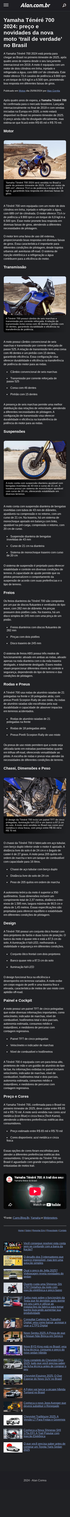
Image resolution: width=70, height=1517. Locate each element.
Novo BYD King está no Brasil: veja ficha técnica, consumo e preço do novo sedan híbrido (45, 1349)
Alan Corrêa (53, 90)
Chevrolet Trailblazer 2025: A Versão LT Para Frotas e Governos (44, 1418)
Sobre (28, 1230)
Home (21, 1230)
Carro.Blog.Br (21, 1217)
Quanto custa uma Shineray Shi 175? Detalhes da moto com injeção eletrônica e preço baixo (43, 1287)
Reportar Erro (38, 1230)
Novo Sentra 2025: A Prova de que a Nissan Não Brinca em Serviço (44, 1334)
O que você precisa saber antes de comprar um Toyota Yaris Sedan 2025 (44, 1446)
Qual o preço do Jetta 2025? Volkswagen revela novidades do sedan (44, 1273)
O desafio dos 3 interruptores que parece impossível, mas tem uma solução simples (44, 1259)
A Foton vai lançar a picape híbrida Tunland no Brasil (44, 1391)
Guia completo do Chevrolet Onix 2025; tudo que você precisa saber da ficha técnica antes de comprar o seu (45, 1365)
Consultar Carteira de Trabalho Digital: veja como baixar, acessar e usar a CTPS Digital (45, 1322)
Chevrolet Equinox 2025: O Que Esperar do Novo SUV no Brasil (43, 1377)
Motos (22, 90)
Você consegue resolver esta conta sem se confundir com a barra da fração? (45, 1246)
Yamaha (36, 1217)
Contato (62, 1230)
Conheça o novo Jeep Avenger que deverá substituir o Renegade (45, 1404)
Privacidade (52, 1230)
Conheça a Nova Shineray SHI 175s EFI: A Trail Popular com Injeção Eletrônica (42, 1433)
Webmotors (50, 1217)
